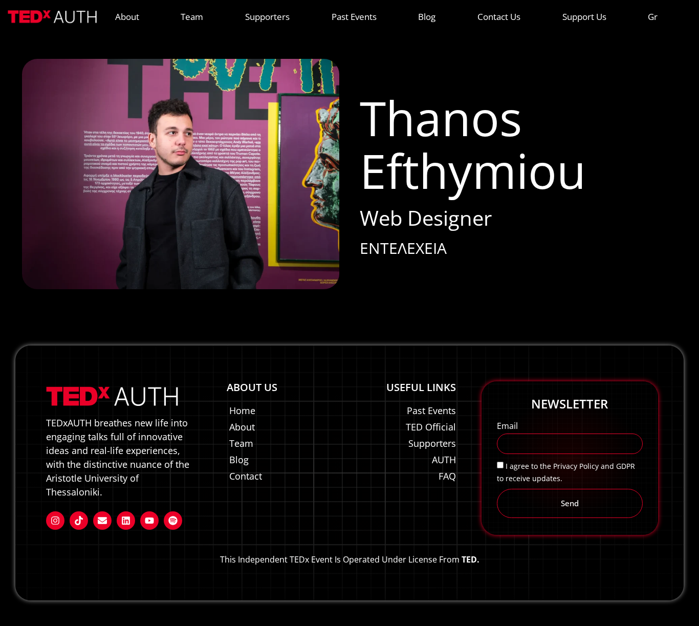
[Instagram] (55, 520)
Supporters (267, 17)
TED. (470, 559)
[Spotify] (173, 520)
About (127, 17)
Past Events (354, 17)
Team (192, 17)
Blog (426, 17)
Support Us (584, 17)
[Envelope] (102, 520)
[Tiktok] (79, 520)
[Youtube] (149, 520)
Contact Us (498, 17)
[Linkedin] (126, 520)
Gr (653, 17)
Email (507, 426)
